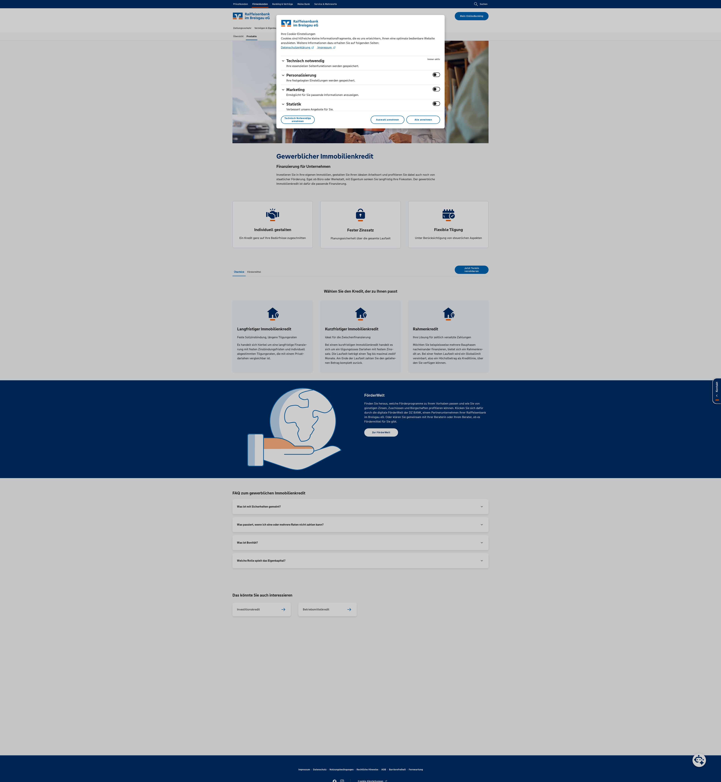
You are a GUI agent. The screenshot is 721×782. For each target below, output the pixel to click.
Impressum (325, 47)
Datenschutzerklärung (296, 47)
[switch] (436, 74)
